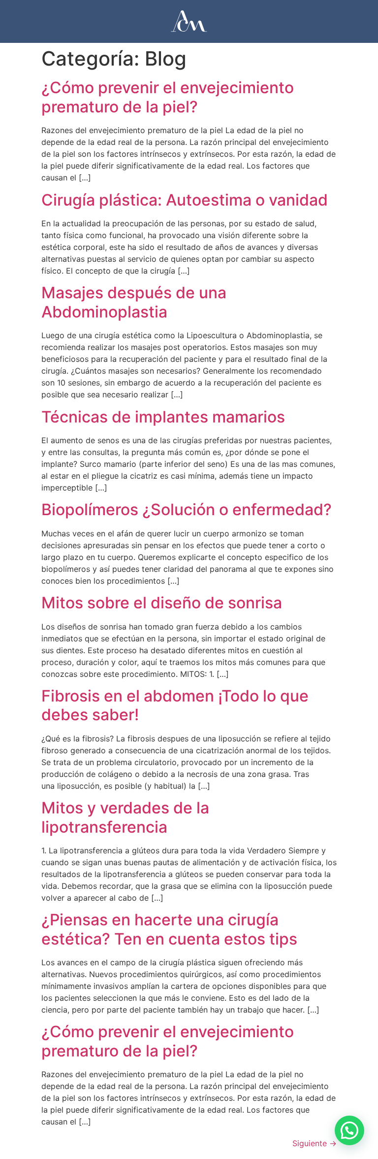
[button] (349, 1130)
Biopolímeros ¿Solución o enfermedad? (186, 509)
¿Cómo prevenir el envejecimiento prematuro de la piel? (167, 97)
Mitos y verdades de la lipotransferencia (125, 817)
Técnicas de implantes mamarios (163, 416)
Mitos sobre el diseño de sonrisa (161, 602)
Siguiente (314, 1143)
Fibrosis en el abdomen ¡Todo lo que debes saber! (175, 705)
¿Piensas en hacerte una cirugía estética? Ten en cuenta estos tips (169, 929)
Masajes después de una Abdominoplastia (133, 302)
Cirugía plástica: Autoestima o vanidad (184, 200)
